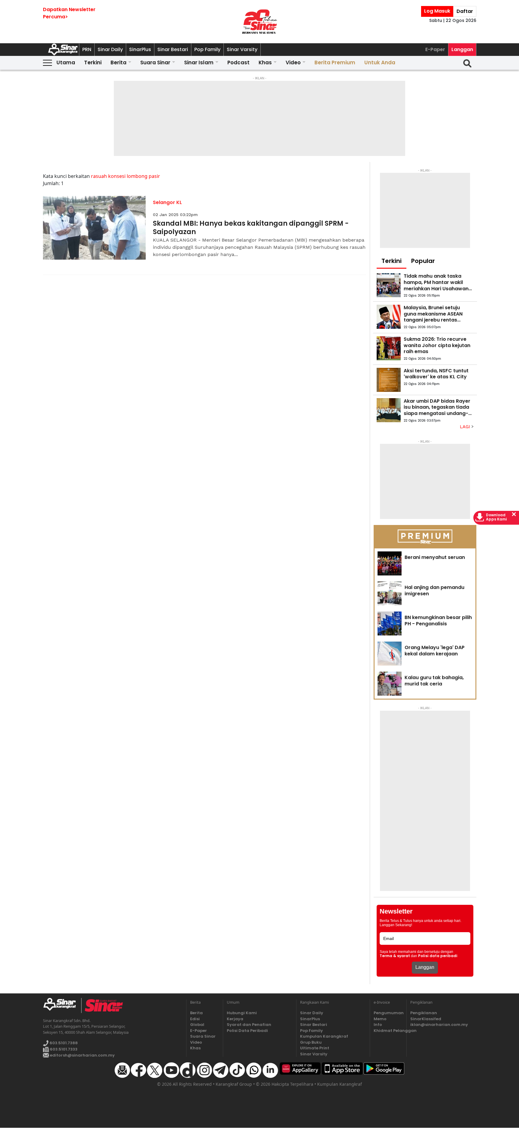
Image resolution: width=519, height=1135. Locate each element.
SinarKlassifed (425, 1019)
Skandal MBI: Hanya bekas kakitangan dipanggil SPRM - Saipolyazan (251, 227)
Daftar (465, 11)
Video (293, 62)
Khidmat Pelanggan (388, 1030)
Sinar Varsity (242, 49)
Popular (423, 261)
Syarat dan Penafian (249, 1024)
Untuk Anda (379, 62)
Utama (65, 62)
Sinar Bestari (172, 49)
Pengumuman (388, 1013)
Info (378, 1024)
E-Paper (435, 49)
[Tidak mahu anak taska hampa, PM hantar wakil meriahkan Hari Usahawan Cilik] (389, 285)
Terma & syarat (395, 956)
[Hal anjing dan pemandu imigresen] (390, 593)
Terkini (93, 62)
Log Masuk (437, 11)
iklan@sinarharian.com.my (439, 1024)
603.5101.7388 (63, 1043)
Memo (380, 1019)
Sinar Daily (110, 49)
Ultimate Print (314, 1048)
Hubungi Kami (242, 1013)
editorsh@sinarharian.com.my (82, 1055)
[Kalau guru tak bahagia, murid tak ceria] (390, 684)
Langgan (462, 49)
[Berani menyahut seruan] (390, 563)
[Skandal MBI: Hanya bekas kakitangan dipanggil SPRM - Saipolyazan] (94, 228)
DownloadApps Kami (496, 517)
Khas (265, 62)
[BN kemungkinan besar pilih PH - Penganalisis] (390, 624)
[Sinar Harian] (259, 21)
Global (197, 1024)
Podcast (238, 62)
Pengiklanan (423, 1013)
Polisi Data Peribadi (247, 1030)
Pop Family (207, 49)
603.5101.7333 (63, 1049)
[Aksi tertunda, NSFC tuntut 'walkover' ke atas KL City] (389, 380)
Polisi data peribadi (437, 956)
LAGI (466, 426)
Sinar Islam (199, 62)
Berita (118, 62)
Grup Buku (311, 1042)
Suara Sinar (155, 62)
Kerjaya (235, 1019)
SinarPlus (140, 49)
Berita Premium (334, 62)
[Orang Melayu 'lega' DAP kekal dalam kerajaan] (390, 654)
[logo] (62, 1005)
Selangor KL (167, 202)
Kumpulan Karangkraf (324, 1036)
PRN (86, 49)
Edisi (195, 1019)
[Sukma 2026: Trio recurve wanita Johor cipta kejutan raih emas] (389, 348)
